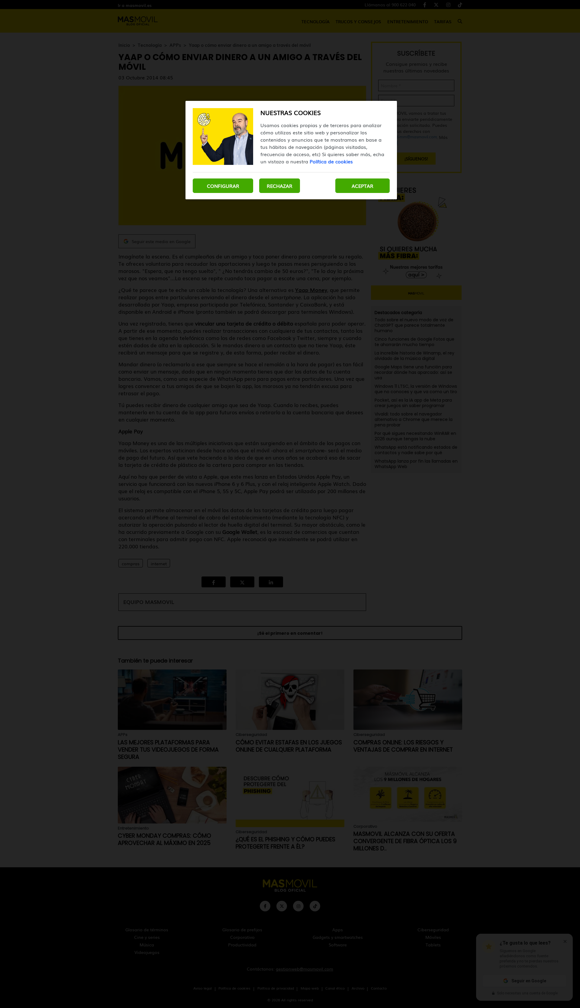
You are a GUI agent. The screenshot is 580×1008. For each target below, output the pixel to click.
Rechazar (279, 185)
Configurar (223, 185)
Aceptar (362, 185)
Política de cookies (331, 161)
